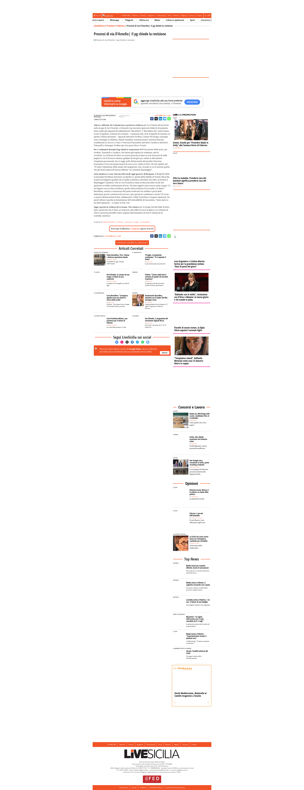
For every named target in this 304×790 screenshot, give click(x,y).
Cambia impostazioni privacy (175, 788)
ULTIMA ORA (126, 16)
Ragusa (183, 16)
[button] (174, 702)
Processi (120, 222)
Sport (175, 20)
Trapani (199, 16)
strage (136, 222)
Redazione (149, 262)
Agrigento (151, 16)
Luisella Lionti (195, 543)
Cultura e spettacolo (158, 20)
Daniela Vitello (195, 467)
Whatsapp (97, 20)
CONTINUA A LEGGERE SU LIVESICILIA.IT (132, 242)
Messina (176, 16)
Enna (169, 16)
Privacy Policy (123, 788)
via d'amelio (145, 222)
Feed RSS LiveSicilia (156, 788)
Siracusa (191, 16)
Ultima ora (127, 20)
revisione (128, 222)
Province (111, 25)
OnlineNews (177, 148)
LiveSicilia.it (99, 25)
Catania (142, 16)
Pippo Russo (194, 496)
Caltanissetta (161, 16)
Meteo (140, 20)
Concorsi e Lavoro (192, 20)
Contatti (134, 788)
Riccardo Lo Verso (125, 116)
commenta (135, 229)
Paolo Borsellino (109, 222)
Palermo (135, 16)
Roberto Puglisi (112, 259)
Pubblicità (143, 788)
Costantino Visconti (196, 518)
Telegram (112, 20)
